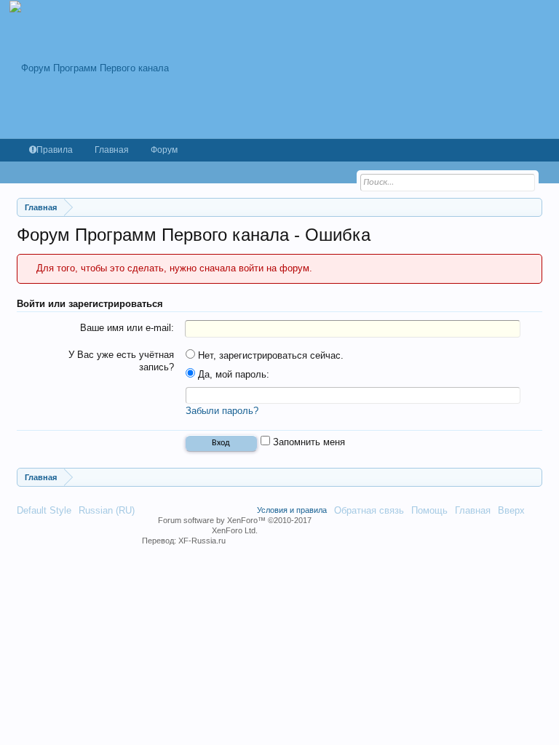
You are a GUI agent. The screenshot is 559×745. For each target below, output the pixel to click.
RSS (537, 510)
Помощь (429, 510)
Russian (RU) (107, 510)
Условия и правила (292, 510)
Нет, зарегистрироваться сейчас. (269, 355)
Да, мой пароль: (232, 374)
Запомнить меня (307, 442)
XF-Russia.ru (202, 540)
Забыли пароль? (222, 410)
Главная (112, 150)
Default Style (44, 510)
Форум (164, 150)
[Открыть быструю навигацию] (533, 207)
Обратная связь (369, 510)
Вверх (511, 510)
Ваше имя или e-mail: (127, 327)
